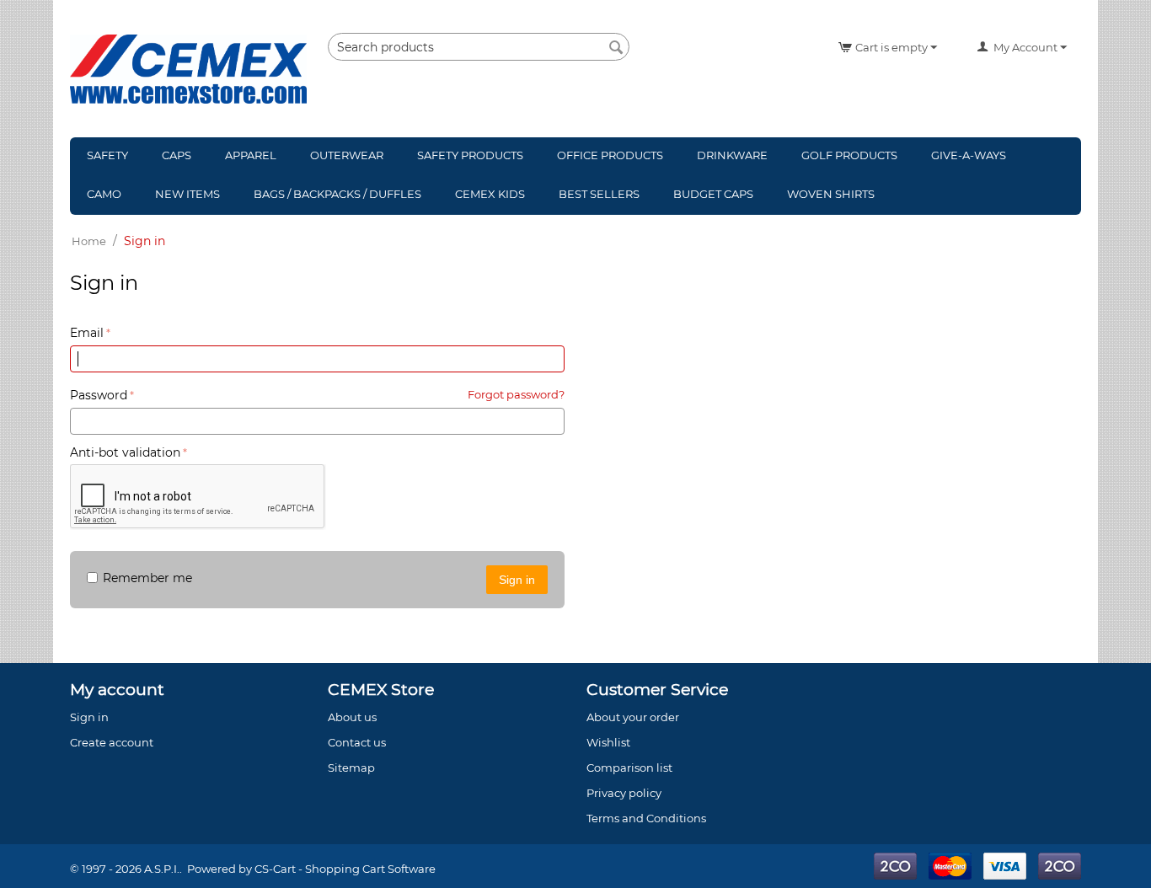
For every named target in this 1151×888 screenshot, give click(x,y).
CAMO (104, 194)
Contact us (357, 742)
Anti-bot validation (125, 452)
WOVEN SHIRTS (831, 194)
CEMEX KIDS (490, 194)
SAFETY (107, 155)
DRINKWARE (732, 155)
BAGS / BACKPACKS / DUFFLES (337, 194)
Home (89, 241)
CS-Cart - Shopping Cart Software (345, 868)
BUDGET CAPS (713, 194)
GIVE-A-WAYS (968, 155)
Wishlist (608, 742)
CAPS (176, 155)
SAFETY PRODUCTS (470, 155)
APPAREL (250, 155)
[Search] (616, 48)
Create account (628, 305)
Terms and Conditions (646, 818)
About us (352, 717)
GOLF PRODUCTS (849, 155)
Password (98, 395)
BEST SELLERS (599, 194)
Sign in (517, 579)
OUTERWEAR (346, 155)
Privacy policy (623, 793)
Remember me (147, 578)
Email (87, 332)
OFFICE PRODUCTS (610, 155)
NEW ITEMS (187, 194)
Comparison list (629, 767)
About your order (632, 717)
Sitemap (351, 767)
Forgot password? (516, 394)
